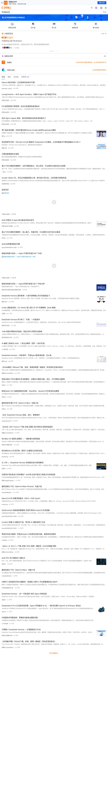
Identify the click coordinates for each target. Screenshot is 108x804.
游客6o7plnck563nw (7, 373)
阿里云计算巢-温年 (7, 445)
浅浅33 (4, 564)
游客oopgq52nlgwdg (8, 480)
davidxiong (5, 456)
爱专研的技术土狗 (7, 337)
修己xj (3, 136)
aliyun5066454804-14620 (9, 247)
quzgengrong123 (7, 421)
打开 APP (102, 3)
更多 (105, 56)
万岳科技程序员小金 (7, 588)
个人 (104, 12)
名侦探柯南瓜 (5, 184)
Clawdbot (4, 540)
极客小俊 (4, 148)
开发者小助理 (5, 214)
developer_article (7, 88)
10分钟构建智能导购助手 (99, 70)
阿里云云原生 (5, 100)
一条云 (3, 172)
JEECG (4, 611)
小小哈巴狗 (5, 349)
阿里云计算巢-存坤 (7, 635)
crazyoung (5, 504)
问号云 (3, 238)
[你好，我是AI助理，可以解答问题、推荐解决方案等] (96, 7)
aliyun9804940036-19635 (9, 516)
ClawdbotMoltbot (6, 492)
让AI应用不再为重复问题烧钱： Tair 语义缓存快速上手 (91, 62)
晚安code (4, 302)
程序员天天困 (5, 325)
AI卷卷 (3, 313)
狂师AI (3, 468)
